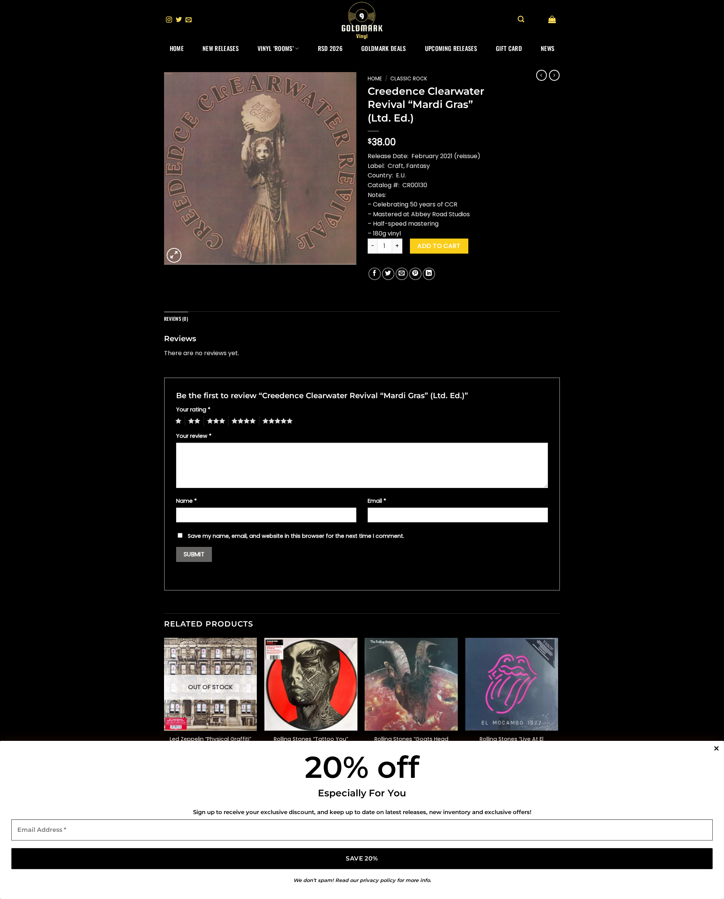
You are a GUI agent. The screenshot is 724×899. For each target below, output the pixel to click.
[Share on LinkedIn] (429, 274)
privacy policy (378, 880)
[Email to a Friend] (402, 274)
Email (377, 501)
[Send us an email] (189, 20)
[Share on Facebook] (374, 274)
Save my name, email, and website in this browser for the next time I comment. (296, 536)
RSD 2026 (330, 48)
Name (186, 501)
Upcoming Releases (451, 48)
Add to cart (438, 246)
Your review (194, 436)
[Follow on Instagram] (169, 20)
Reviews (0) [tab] (176, 318)
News (547, 48)
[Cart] (552, 19)
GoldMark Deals (383, 48)
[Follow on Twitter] (179, 20)
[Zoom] (174, 255)
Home (177, 48)
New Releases (220, 48)
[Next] (557, 704)
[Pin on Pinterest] (415, 274)
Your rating (193, 409)
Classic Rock (408, 78)
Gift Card (509, 48)
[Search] (521, 19)
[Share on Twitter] (388, 274)
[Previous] (164, 704)
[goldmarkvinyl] (362, 20)
